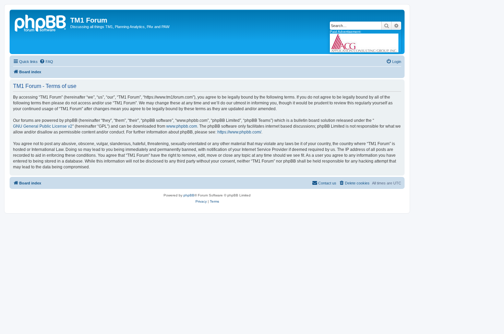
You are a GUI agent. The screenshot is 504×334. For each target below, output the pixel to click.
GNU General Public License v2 (42, 126)
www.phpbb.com (181, 126)
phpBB (188, 195)
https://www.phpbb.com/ (239, 132)
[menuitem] (46, 61)
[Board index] (40, 22)
